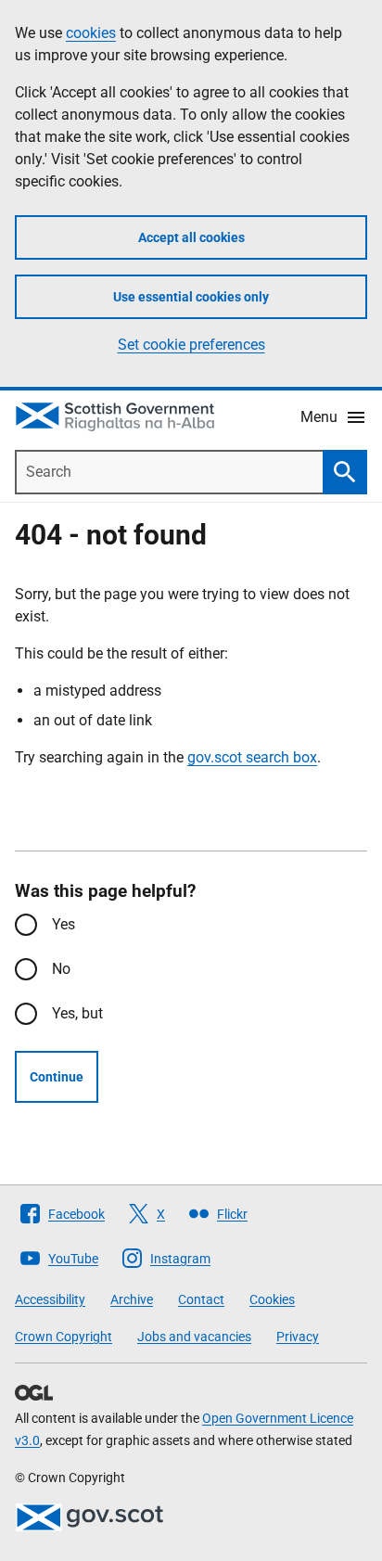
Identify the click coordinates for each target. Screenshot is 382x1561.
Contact (201, 1299)
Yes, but (77, 1013)
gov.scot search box (252, 757)
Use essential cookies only (191, 296)
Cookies (272, 1299)
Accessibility (50, 1299)
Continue (56, 1076)
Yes (63, 924)
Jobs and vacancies (194, 1336)
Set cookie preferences (191, 344)
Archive (131, 1299)
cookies (91, 33)
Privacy (297, 1336)
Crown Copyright (63, 1336)
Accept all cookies (191, 237)
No (61, 969)
